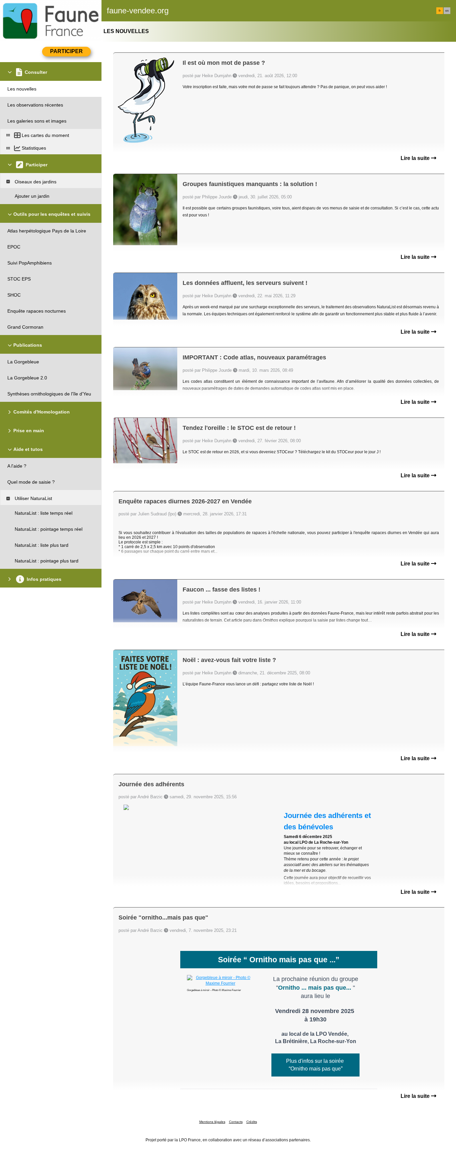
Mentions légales (212, 1122)
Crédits (251, 1122)
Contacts (236, 1122)
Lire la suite (416, 158)
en (447, 10)
